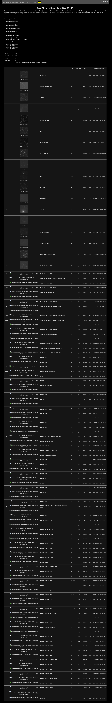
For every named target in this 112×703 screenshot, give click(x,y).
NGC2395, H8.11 (43, 515)
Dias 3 (41, 131)
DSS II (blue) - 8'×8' (23, 330)
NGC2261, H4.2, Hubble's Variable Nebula (49, 432)
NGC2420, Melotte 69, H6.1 (46, 525)
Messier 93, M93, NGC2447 (46, 325)
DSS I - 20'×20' (24, 446)
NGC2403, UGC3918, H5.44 (46, 520)
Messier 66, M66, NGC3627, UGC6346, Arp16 (50, 306)
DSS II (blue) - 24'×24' (24, 511)
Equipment (8, 2)
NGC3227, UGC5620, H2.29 (46, 580)
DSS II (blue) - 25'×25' (24, 316)
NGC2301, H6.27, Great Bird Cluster (48, 455)
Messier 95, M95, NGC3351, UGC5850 (48, 329)
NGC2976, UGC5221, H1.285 (46, 552)
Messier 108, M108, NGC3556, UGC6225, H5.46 (50, 348)
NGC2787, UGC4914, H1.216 (46, 543)
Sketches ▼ (23, 2)
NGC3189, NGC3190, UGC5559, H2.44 (48, 566)
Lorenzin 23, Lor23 (44, 243)
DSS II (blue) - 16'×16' (24, 423)
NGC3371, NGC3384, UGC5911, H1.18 (48, 613)
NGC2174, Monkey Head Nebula (47, 371)
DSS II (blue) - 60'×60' (24, 202)
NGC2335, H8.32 (43, 473)
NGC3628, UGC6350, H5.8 (46, 664)
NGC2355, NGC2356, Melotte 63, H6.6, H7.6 (50, 497)
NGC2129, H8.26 (43, 357)
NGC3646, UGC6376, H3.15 (46, 673)
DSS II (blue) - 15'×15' (24, 442)
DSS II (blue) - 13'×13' (24, 549)
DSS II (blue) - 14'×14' (24, 665)
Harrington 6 (43, 198)
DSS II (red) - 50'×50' (24, 372)
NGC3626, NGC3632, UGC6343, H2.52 (48, 659)
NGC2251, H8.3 (43, 422)
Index (16, 21)
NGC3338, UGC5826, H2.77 (46, 594)
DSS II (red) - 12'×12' (24, 479)
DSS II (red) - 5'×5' (24, 651)
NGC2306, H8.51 (43, 459)
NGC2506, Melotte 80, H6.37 (46, 534)
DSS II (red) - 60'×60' (24, 79)
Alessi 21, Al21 (43, 75)
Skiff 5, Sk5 (42, 698)
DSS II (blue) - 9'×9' (23, 302)
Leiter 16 (42, 221)
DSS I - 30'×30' (24, 530)
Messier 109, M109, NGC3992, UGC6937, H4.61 (50, 352)
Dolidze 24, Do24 (44, 142)
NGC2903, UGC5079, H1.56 (46, 548)
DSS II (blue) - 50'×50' (24, 113)
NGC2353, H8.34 (43, 492)
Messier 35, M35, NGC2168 (46, 265)
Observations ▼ (15, 2)
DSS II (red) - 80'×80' (24, 180)
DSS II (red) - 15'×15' (24, 258)
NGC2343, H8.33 (43, 478)
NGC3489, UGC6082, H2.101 (46, 632)
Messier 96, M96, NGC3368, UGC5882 (48, 334)
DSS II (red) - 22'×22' (24, 325)
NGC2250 (42, 418)
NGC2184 (42, 380)
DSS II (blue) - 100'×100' (24, 694)
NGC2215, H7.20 (43, 394)
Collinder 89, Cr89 (44, 109)
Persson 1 (42, 693)
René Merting (32, 62)
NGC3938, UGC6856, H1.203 (46, 687)
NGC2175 (42, 376)
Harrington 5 (43, 187)
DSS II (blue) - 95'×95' (24, 279)
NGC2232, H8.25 (43, 404)
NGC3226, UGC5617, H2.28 (46, 576)
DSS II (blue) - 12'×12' (24, 321)
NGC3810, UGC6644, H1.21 (46, 683)
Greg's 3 (42, 165)
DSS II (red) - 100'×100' (24, 409)
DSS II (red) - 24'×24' (24, 451)
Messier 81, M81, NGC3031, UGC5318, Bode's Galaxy (52, 315)
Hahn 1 (41, 176)
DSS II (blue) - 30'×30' (24, 90)
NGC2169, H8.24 (43, 366)
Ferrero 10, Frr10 (44, 153)
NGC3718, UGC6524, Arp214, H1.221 (48, 678)
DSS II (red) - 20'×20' (24, 135)
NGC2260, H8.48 (43, 427)
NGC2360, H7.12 (43, 501)
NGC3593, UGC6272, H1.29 (46, 641)
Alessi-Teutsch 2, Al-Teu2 (46, 86)
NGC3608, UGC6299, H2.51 (46, 655)
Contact (34, 2)
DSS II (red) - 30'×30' (24, 146)
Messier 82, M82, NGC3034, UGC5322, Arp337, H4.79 (52, 320)
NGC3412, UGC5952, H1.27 (46, 622)
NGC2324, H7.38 (43, 464)
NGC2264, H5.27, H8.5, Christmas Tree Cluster (50, 436)
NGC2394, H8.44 (43, 511)
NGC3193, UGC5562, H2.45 (46, 571)
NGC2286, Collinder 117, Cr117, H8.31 (48, 450)
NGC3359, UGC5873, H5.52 (46, 604)
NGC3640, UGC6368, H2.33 (46, 669)
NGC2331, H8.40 (43, 469)
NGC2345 (42, 483)
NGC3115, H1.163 (44, 562)
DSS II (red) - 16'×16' (24, 124)
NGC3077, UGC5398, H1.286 (46, 557)
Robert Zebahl (44, 62)
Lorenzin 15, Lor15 (44, 232)
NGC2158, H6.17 (43, 362)
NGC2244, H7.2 (43, 413)
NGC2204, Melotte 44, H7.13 (46, 390)
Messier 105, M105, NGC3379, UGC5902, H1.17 (50, 343)
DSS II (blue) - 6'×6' (23, 344)
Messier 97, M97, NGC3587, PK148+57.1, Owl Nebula (52, 339)
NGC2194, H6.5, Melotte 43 (46, 385)
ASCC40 (42, 97)
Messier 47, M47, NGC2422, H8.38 (48, 287)
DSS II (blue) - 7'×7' (23, 581)
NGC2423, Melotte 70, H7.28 (46, 529)
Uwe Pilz (38, 62)
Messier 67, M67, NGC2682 (46, 311)
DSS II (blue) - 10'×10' (24, 307)
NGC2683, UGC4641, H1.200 (46, 539)
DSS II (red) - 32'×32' (24, 428)
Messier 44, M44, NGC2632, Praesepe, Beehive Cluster (52, 278)
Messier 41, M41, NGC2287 (46, 273)
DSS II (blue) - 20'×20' (24, 386)
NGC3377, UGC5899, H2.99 (46, 618)
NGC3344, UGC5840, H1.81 (46, 599)
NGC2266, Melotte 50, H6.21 (46, 441)
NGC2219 (42, 399)
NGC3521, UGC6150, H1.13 (46, 636)
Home (4, 2)
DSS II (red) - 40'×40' (24, 101)
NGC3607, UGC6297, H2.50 (46, 650)
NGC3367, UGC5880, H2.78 (46, 608)
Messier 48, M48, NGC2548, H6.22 (48, 292)
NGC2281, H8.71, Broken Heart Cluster (49, 446)
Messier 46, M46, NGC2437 (46, 283)
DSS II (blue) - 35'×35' (24, 414)
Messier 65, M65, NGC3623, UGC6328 (48, 301)
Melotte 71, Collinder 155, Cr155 (47, 254)
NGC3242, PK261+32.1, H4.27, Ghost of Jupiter (51, 590)
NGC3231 (42, 585)
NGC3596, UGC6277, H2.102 (46, 646)
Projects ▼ (29, 2)
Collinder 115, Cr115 (44, 120)
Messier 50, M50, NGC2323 (46, 297)
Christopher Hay (25, 62)
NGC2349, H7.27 (43, 487)
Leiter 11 (42, 209)
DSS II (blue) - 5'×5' (23, 432)
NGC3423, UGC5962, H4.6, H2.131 (47, 627)
